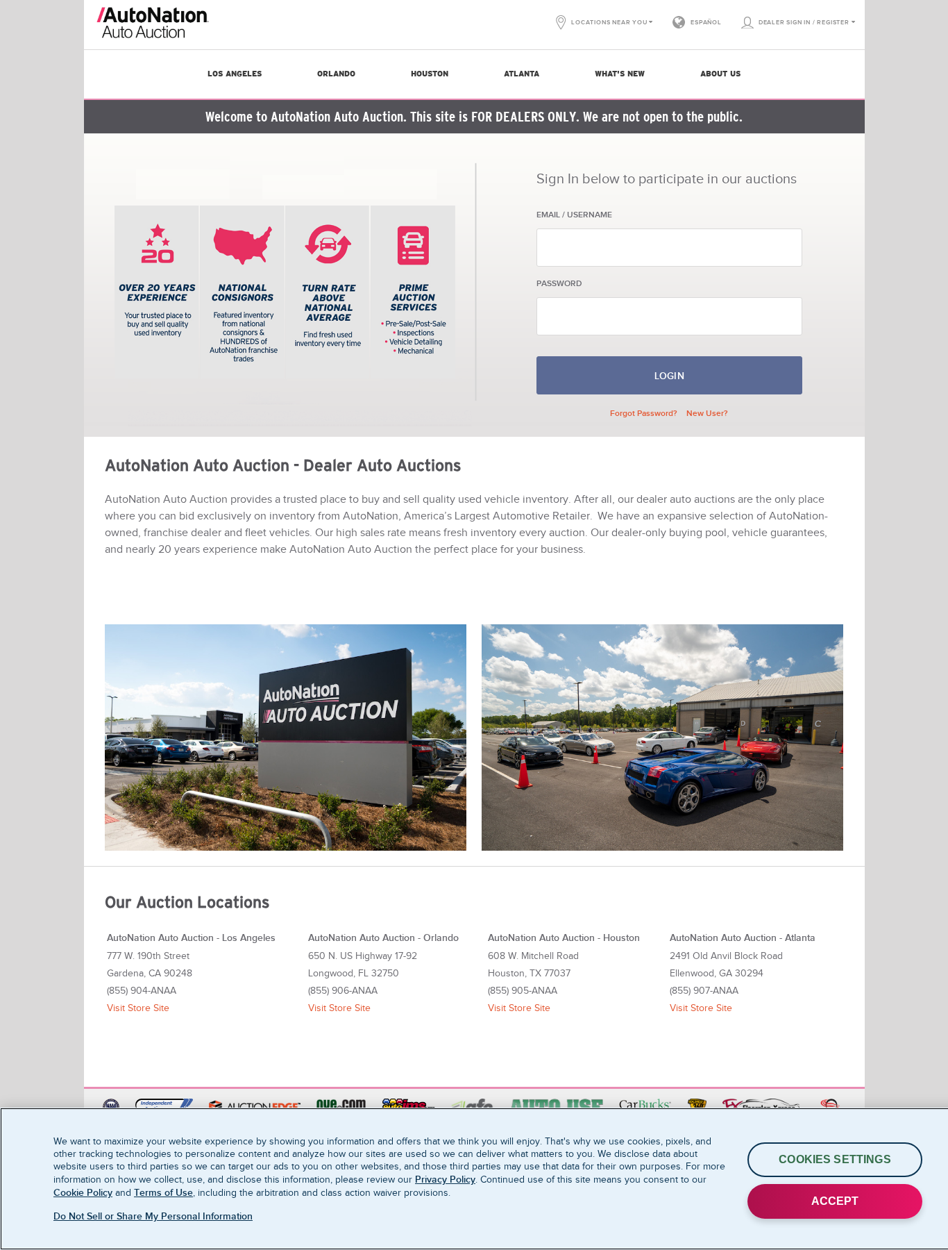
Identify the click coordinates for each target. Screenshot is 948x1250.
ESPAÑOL (706, 22)
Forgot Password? (643, 413)
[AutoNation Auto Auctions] (183, 22)
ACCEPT (835, 1201)
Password (559, 283)
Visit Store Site (138, 1008)
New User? (707, 413)
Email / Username (574, 214)
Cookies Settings (835, 1159)
